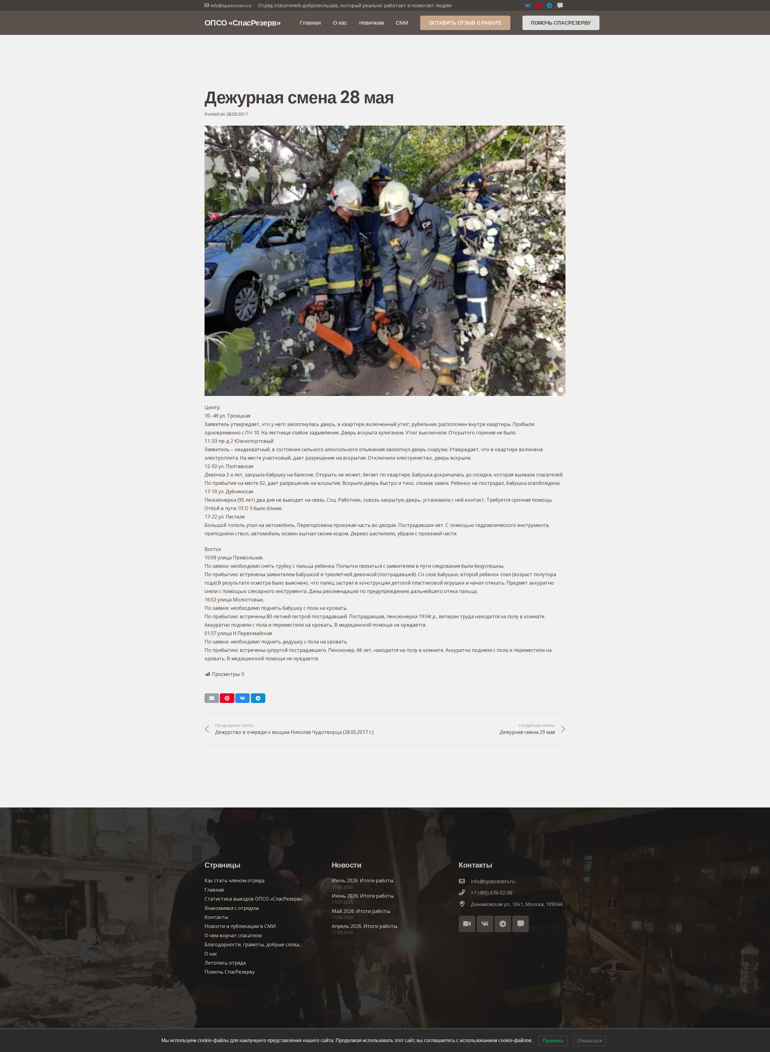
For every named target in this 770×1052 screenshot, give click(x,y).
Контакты (216, 917)
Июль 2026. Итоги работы (362, 880)
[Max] (520, 924)
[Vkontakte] (527, 5)
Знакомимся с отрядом (232, 908)
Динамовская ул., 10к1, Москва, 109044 (516, 904)
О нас (211, 953)
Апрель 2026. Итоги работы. (365, 926)
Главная (214, 889)
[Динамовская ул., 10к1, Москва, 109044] (465, 904)
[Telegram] (549, 5)
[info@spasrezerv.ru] (465, 881)
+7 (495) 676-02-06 (492, 892)
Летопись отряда (225, 962)
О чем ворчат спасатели (233, 935)
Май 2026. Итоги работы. (361, 911)
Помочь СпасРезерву (230, 971)
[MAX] (560, 5)
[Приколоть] (227, 698)
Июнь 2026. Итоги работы (363, 895)
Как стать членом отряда (234, 880)
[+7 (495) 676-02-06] (465, 893)
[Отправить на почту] (212, 698)
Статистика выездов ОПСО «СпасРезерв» (254, 898)
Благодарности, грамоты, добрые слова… (253, 944)
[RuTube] (538, 5)
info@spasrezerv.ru (493, 881)
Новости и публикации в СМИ (240, 926)
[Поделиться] (242, 698)
